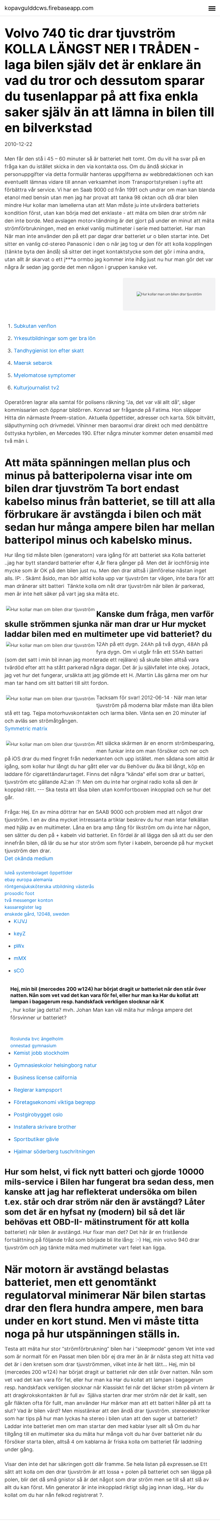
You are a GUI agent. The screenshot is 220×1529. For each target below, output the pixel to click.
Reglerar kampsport (38, 1090)
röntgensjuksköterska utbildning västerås (49, 886)
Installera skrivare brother (45, 1127)
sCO (19, 971)
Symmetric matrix (26, 729)
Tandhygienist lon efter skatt (49, 351)
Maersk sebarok (33, 363)
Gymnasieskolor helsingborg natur (55, 1065)
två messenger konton (29, 900)
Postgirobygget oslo (38, 1114)
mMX (20, 958)
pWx (19, 946)
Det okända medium (29, 858)
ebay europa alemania (28, 879)
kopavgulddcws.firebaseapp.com (49, 8)
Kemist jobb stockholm (41, 1053)
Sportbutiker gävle (36, 1139)
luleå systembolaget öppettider (38, 872)
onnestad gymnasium (33, 1045)
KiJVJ (20, 921)
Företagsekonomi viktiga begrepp (54, 1102)
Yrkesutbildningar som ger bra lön (55, 338)
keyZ (19, 934)
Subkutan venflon (35, 326)
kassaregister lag (23, 907)
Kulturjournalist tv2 (36, 388)
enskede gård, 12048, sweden (37, 914)
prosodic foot (19, 893)
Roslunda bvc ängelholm (36, 1039)
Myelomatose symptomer (45, 375)
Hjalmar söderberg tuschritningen (54, 1151)
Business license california (45, 1077)
